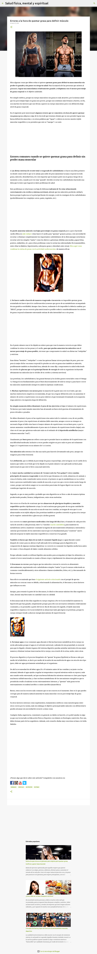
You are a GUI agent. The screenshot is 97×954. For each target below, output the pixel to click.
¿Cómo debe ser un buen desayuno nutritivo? (39, 896)
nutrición (29, 787)
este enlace (27, 234)
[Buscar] (94, 3)
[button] (11, 27)
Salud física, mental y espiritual (26, 3)
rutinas (36, 787)
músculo (21, 787)
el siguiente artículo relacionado (47, 579)
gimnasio (13, 787)
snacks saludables (57, 525)
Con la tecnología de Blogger (50, 951)
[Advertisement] (48, 140)
